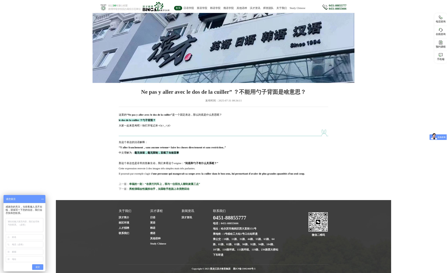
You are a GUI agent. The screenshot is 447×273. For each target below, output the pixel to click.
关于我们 (281, 8)
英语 (152, 222)
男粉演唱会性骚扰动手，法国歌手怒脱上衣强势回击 (159, 188)
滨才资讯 (255, 8)
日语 (152, 217)
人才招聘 (124, 227)
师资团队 (268, 8)
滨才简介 (124, 217)
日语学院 (189, 8)
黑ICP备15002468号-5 (244, 268)
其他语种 (242, 8)
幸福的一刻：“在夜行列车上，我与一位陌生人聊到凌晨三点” (164, 184)
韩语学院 (215, 8)
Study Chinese (297, 8)
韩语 (152, 227)
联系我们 (124, 233)
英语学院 (202, 8)
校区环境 (124, 222)
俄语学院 (228, 8)
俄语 (152, 233)
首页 (178, 8)
